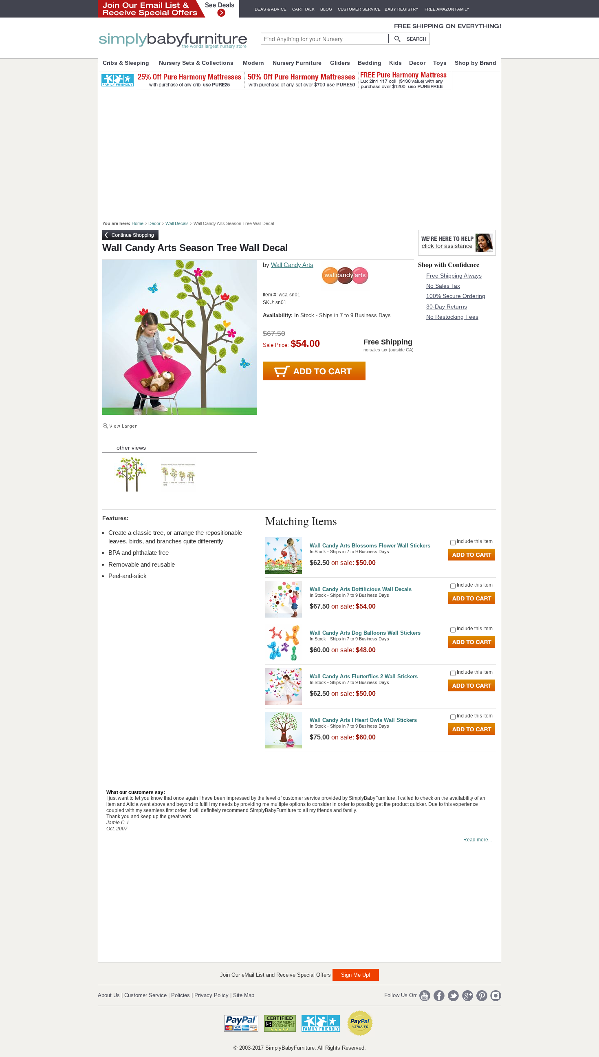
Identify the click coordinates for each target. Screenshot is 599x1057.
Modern (253, 63)
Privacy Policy (211, 995)
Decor (417, 63)
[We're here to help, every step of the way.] (457, 253)
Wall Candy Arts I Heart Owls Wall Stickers (363, 720)
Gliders (340, 63)
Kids (395, 63)
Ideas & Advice (269, 9)
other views (131, 447)
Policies (180, 995)
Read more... (477, 840)
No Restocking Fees (452, 316)
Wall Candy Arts (292, 264)
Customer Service (359, 9)
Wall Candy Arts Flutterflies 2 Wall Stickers (364, 676)
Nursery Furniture (297, 63)
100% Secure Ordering (455, 296)
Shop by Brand (475, 63)
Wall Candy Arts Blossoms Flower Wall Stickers (370, 546)
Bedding (369, 63)
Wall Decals (177, 223)
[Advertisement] (304, 152)
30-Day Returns (446, 306)
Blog (326, 9)
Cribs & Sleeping (126, 63)
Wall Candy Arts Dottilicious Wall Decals (361, 589)
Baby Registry (401, 9)
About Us (109, 995)
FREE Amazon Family (447, 9)
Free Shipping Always (454, 275)
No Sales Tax (443, 285)
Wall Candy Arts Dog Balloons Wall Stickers (365, 633)
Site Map (243, 995)
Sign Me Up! (355, 975)
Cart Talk (303, 9)
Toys (440, 63)
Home (137, 223)
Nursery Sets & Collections (196, 63)
